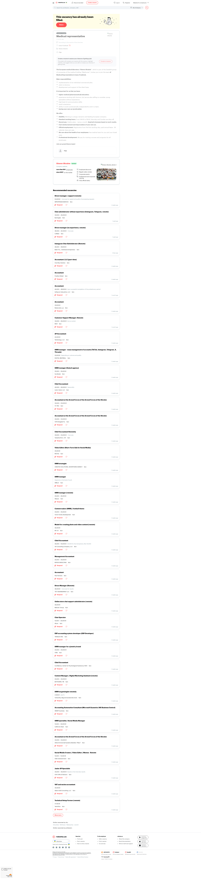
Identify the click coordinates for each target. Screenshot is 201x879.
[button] (142, 837)
